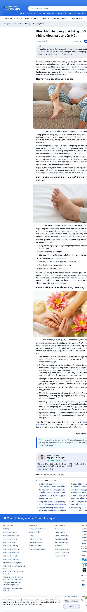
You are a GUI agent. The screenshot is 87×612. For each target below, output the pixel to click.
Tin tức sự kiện (60, 556)
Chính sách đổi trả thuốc (11, 549)
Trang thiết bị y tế (35, 542)
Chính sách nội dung (10, 546)
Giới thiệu (6, 529)
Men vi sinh (82, 13)
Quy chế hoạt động (10, 539)
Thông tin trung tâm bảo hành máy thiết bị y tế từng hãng (13, 578)
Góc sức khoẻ (60, 529)
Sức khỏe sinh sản (49, 474)
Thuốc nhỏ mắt (61, 13)
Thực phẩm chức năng (37, 529)
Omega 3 (29, 13)
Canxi (22, 13)
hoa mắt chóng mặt (59, 258)
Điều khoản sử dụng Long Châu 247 (12, 589)
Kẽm (35, 13)
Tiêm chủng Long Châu (37, 549)
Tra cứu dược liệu (61, 539)
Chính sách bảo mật (10, 556)
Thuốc (31, 535)
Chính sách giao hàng (11, 552)
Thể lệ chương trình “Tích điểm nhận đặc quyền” (12, 584)
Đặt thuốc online (35, 546)
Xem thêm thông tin (44, 469)
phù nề (55, 153)
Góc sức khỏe (18, 24)
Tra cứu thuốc (60, 532)
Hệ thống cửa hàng (10, 532)
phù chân (61, 474)
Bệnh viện (58, 546)
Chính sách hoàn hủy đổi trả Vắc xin (13, 573)
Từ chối (71, 606)
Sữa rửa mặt (72, 13)
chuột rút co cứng (78, 370)
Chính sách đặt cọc (10, 542)
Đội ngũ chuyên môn (62, 549)
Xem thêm (49, 445)
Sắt (40, 13)
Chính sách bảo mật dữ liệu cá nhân (14, 567)
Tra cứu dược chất (61, 535)
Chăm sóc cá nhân (35, 539)
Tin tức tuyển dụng (62, 552)
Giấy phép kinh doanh (11, 535)
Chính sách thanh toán (11, 559)
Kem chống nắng (48, 13)
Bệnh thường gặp (61, 542)
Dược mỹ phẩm (34, 532)
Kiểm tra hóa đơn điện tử (12, 563)
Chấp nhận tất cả (71, 601)
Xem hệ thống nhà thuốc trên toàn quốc (31, 518)
